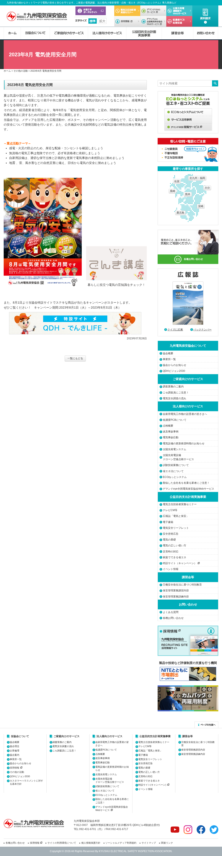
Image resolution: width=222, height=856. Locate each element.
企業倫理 (14, 750)
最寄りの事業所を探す (188, 168)
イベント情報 (170, 569)
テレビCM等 (170, 510)
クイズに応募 (175, 329)
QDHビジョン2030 (174, 370)
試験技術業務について (176, 465)
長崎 (172, 191)
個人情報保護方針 (90, 842)
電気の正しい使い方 (174, 545)
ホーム (12, 33)
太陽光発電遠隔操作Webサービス (179, 10)
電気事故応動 (170, 437)
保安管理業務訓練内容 (176, 596)
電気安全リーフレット (176, 527)
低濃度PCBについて (179, 21)
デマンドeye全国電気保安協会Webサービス (153, 21)
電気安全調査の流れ (174, 398)
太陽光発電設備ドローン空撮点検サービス (178, 457)
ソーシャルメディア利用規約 (120, 842)
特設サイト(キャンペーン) (152, 784)
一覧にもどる (75, 358)
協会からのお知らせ (174, 365)
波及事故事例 (170, 431)
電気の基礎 (169, 539)
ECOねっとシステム (175, 477)
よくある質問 (170, 612)
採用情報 (127, 21)
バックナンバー (202, 329)
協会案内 (14, 755)
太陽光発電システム (174, 449)
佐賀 (177, 181)
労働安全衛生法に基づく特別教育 (182, 584)
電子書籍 (168, 522)
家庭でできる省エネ (174, 557)
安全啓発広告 (170, 533)
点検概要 (168, 425)
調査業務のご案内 (173, 386)
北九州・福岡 (197, 178)
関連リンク (167, 842)
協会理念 (14, 746)
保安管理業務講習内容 (176, 590)
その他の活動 (17, 772)
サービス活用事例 (188, 119)
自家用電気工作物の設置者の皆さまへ (185, 414)
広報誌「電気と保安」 (176, 516)
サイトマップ (149, 842)
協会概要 (168, 353)
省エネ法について (173, 471)
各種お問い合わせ (193, 259)
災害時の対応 (170, 551)
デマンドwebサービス (153, 10)
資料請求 (205, 16)
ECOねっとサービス (188, 112)
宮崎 (200, 206)
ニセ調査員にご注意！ (176, 392)
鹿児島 (180, 212)
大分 (207, 187)
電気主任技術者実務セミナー (127, 10)
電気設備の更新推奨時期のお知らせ (183, 443)
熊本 (187, 194)
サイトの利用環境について (61, 842)
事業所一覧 (169, 359)
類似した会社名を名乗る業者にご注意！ (186, 482)
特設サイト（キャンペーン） (180, 563)
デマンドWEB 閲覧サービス (188, 127)
